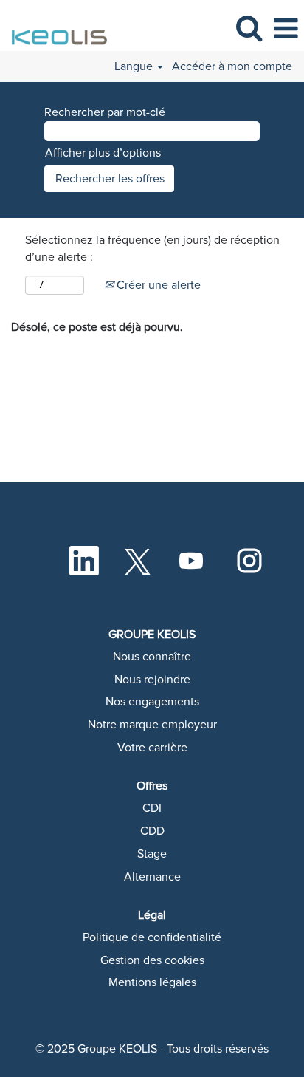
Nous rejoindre (152, 679)
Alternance (152, 876)
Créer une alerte (157, 285)
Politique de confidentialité (152, 937)
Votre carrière (152, 747)
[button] (285, 29)
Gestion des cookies (152, 960)
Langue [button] (135, 66)
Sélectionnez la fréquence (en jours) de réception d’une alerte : (152, 248)
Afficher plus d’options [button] (103, 153)
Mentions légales (152, 982)
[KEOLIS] (56, 28)
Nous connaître (152, 656)
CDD (152, 831)
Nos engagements (152, 701)
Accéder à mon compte (232, 66)
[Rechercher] (248, 28)
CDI (152, 808)
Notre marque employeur (152, 724)
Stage (152, 854)
